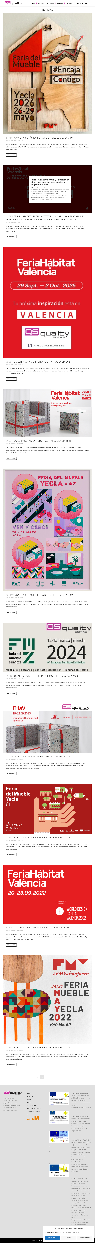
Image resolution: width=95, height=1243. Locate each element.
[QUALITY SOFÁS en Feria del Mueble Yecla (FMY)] (47, 73)
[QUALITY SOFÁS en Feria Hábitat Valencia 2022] (47, 894)
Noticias (20, 140)
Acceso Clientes (32, 1105)
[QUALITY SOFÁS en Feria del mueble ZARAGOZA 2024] (47, 647)
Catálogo (30, 1099)
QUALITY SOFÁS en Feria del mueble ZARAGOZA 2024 (46, 676)
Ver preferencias (85, 1237)
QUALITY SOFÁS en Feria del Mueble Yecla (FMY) (44, 137)
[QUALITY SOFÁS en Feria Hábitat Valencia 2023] (47, 728)
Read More (11, 155)
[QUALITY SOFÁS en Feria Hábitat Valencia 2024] (47, 413)
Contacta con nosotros (34, 1108)
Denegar (68, 1237)
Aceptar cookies (52, 1237)
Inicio (29, 1093)
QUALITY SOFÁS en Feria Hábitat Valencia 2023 (42, 756)
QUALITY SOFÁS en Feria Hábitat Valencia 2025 (42, 361)
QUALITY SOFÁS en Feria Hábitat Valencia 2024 (42, 441)
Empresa (30, 1096)
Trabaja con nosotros (33, 1111)
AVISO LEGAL (34, 1240)
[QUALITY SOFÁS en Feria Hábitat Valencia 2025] (47, 302)
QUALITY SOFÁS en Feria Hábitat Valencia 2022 (42, 927)
